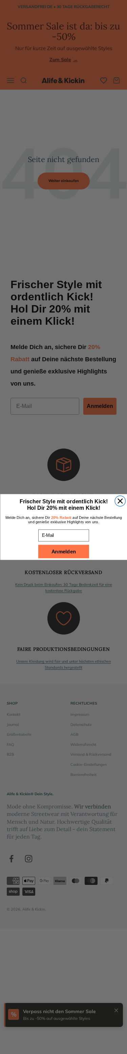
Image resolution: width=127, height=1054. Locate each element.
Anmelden (63, 551)
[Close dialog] (120, 501)
